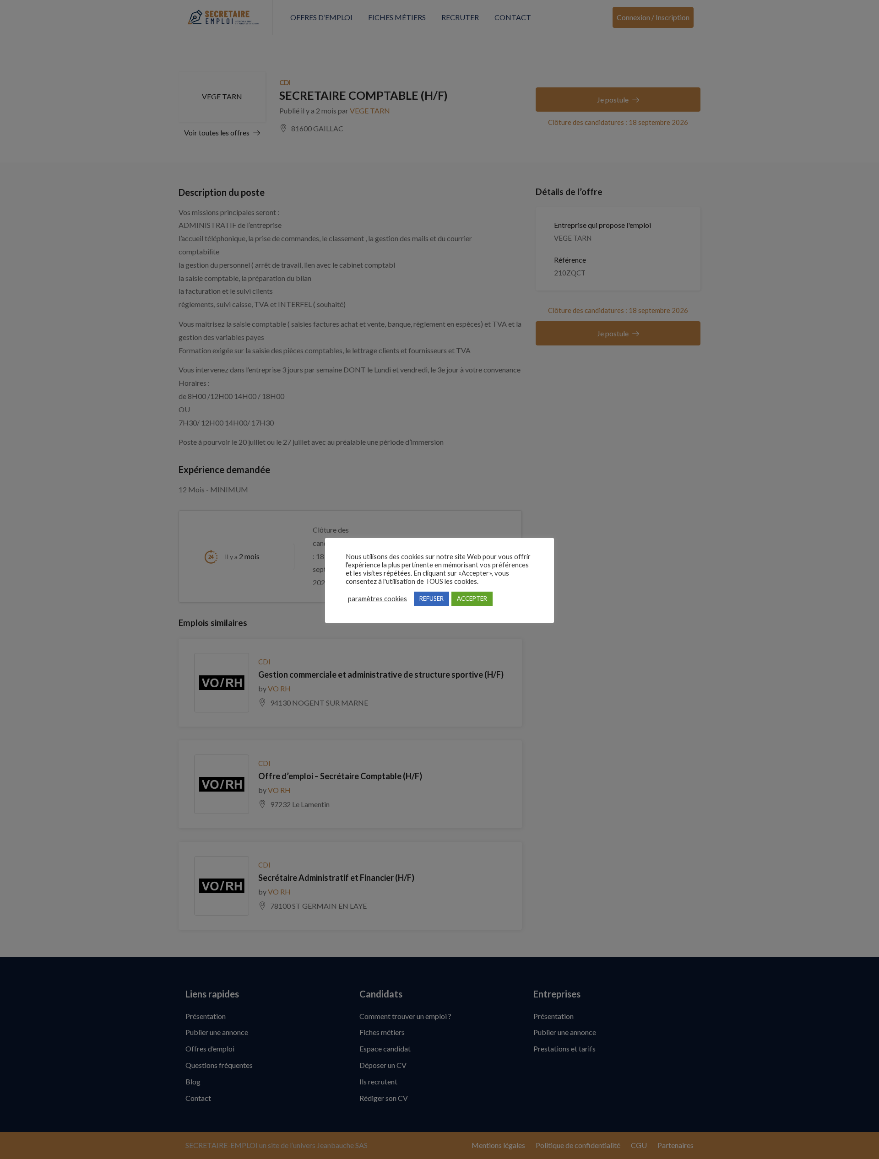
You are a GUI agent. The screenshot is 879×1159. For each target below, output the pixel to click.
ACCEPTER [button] (472, 598)
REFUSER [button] (431, 598)
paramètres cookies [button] (377, 599)
